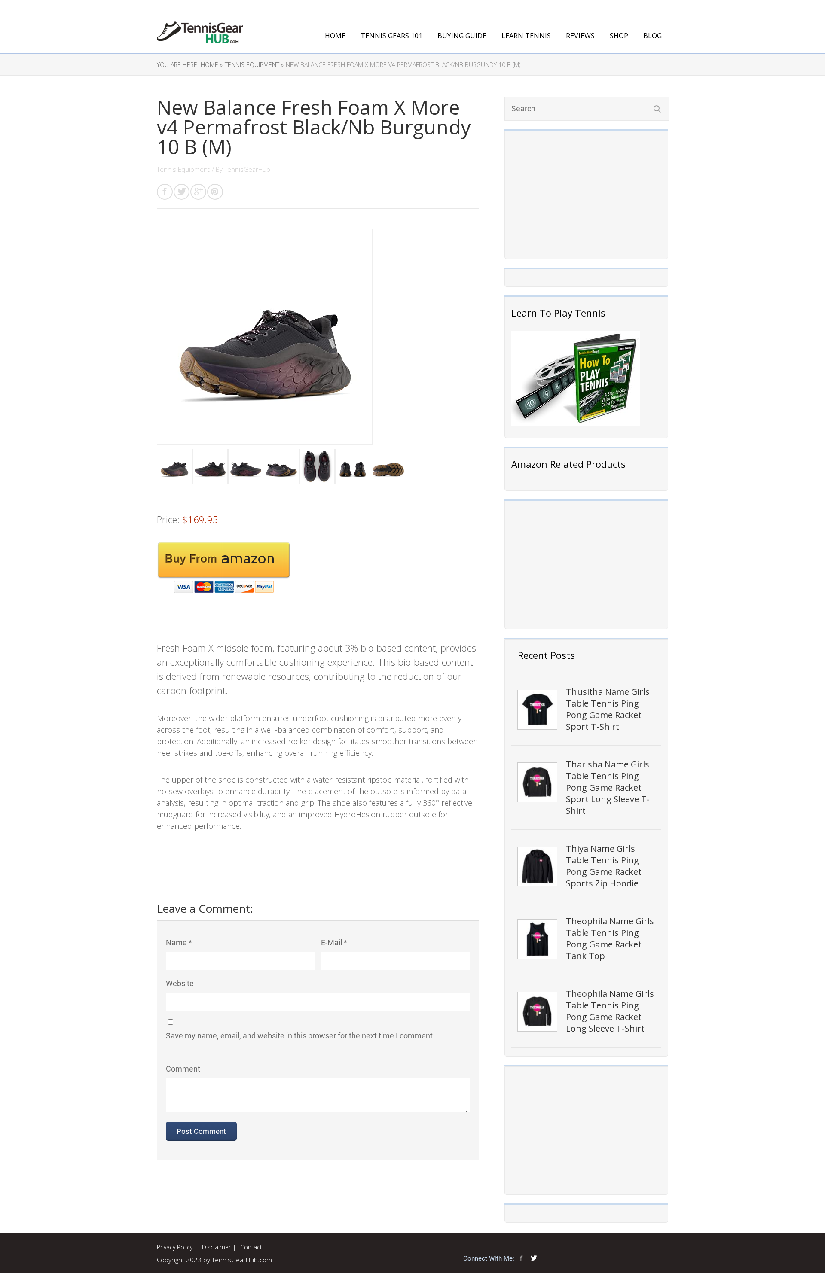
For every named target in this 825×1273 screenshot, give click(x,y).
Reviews (580, 35)
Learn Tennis (526, 35)
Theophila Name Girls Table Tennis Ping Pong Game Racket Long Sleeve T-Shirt (610, 1011)
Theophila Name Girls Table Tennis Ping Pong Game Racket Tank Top (610, 938)
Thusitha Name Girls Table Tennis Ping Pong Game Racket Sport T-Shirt (608, 709)
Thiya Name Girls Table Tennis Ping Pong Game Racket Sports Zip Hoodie (604, 866)
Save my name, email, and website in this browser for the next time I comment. (300, 1035)
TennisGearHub (247, 169)
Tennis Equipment (183, 169)
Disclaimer (216, 1247)
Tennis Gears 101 (391, 35)
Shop (619, 35)
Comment (183, 1068)
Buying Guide (461, 35)
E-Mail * (334, 942)
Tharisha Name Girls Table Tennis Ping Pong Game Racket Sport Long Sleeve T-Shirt (608, 787)
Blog (652, 35)
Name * (179, 942)
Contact (251, 1247)
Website (180, 983)
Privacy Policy (174, 1247)
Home (335, 35)
